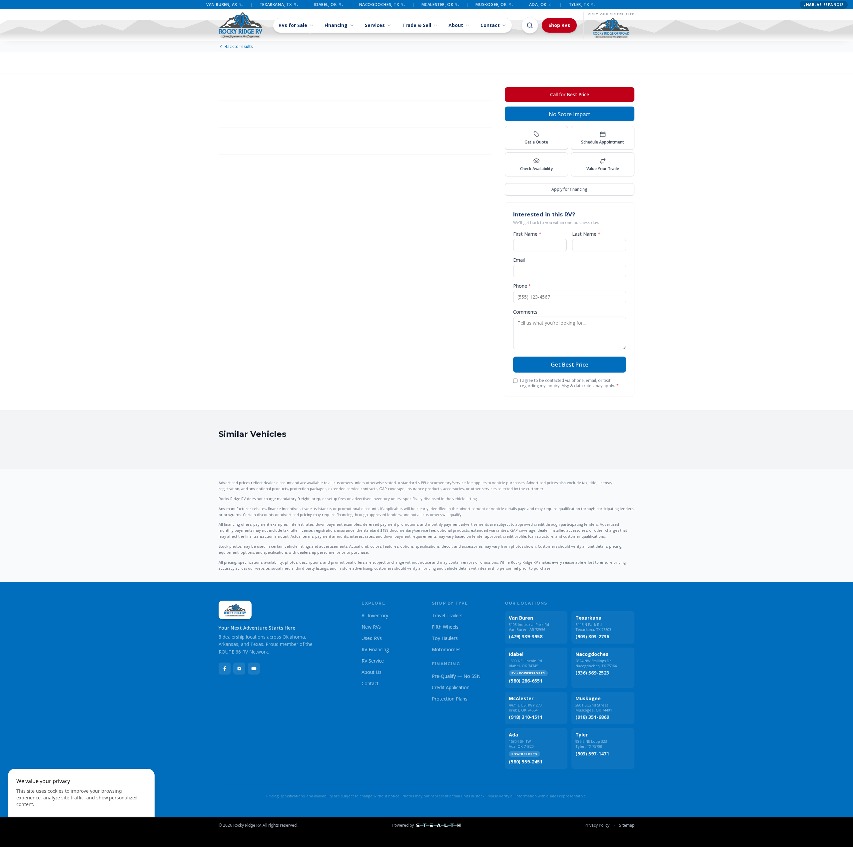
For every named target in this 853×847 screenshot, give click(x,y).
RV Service (373, 661)
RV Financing (375, 649)
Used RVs (372, 638)
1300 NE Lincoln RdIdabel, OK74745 (525, 663)
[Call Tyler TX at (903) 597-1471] (593, 5)
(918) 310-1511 (525, 717)
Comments (525, 312)
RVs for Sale (293, 25)
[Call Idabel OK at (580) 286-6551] (341, 5)
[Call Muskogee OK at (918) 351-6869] (511, 5)
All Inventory (375, 615)
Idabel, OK (325, 4)
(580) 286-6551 (525, 681)
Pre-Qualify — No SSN (456, 676)
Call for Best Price (569, 94)
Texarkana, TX (276, 4)
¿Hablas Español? (824, 4)
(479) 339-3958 (525, 636)
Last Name (586, 234)
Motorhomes (446, 649)
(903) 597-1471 (592, 753)
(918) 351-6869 (592, 717)
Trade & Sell (416, 25)
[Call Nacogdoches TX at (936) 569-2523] (403, 5)
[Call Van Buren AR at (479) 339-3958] (241, 5)
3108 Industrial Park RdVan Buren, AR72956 (529, 627)
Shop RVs (559, 25)
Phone (522, 286)
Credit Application (450, 687)
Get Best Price (569, 364)
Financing (336, 25)
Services (375, 25)
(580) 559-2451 (525, 761)
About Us (372, 672)
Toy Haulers (445, 638)
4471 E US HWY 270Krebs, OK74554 (525, 707)
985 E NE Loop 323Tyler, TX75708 (591, 744)
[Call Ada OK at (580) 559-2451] (550, 5)
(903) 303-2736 (592, 636)
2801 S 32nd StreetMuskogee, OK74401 (593, 707)
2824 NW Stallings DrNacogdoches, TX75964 (596, 663)
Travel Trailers (447, 615)
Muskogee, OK (490, 4)
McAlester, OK (437, 4)
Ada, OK (537, 4)
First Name (527, 234)
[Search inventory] (530, 25)
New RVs (371, 627)
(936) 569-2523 (592, 673)
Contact (490, 25)
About (455, 25)
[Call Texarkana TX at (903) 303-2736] (296, 5)
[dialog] (81, 804)
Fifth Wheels (445, 627)
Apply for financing (569, 189)
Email (519, 260)
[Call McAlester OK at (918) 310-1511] (457, 5)
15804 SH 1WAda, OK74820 (521, 744)
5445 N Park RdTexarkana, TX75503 (593, 627)
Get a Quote (536, 142)
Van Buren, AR (221, 4)
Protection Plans (449, 699)
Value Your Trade (602, 168)
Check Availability (536, 168)
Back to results (239, 46)
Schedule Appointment (602, 142)
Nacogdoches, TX (379, 4)
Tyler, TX (579, 4)
